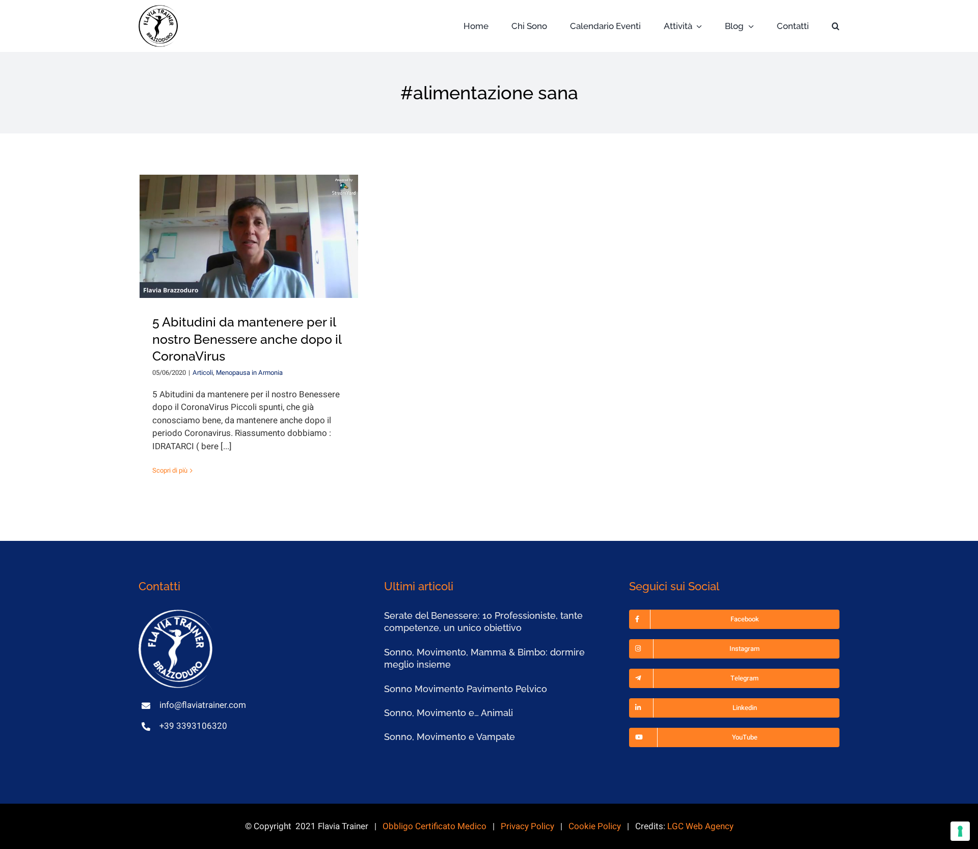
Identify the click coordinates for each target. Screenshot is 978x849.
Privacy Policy (527, 826)
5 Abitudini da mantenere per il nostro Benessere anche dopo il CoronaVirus (246, 339)
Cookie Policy (594, 826)
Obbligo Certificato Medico (434, 826)
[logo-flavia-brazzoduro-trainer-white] (177, 614)
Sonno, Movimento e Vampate (449, 736)
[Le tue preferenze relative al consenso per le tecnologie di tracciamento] (960, 831)
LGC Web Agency (700, 826)
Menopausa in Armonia (249, 372)
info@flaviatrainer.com (202, 705)
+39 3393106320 (193, 726)
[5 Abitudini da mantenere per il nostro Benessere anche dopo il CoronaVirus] (249, 236)
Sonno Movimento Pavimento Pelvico (465, 688)
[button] (835, 26)
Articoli (203, 372)
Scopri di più (169, 470)
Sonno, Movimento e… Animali (448, 712)
